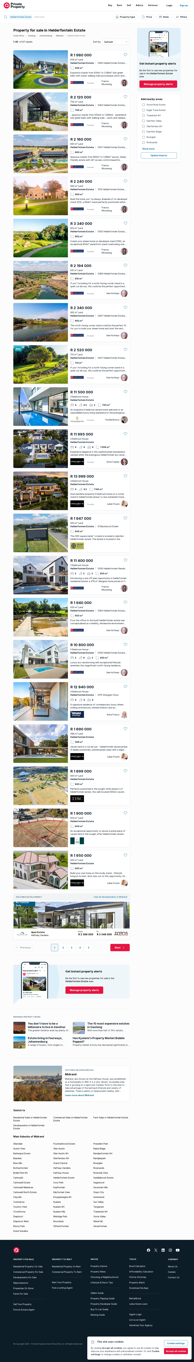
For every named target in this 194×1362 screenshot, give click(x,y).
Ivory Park (58, 1182)
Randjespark (99, 1158)
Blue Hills (17, 1163)
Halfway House (61, 1173)
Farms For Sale (20, 1293)
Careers (172, 1272)
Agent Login (135, 1314)
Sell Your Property (22, 1304)
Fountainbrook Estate (64, 1143)
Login (169, 5)
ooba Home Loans (138, 1304)
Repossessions (20, 1283)
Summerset (98, 1197)
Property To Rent (62, 1259)
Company (173, 1259)
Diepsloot (18, 1216)
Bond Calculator (137, 1266)
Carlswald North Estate (25, 1192)
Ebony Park (19, 1226)
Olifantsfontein (61, 1226)
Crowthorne (19, 1211)
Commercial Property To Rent (67, 1272)
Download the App (138, 1288)
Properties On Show (23, 1288)
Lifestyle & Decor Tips (102, 1282)
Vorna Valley (99, 1216)
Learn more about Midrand (79, 1095)
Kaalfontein (59, 1187)
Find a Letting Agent (62, 1288)
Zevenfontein (100, 1226)
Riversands (152, 142)
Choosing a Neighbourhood (104, 1277)
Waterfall (98, 1221)
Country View (20, 1206)
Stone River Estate (156, 104)
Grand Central (60, 1163)
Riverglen (151, 137)
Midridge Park (60, 1216)
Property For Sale (23, 1259)
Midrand (59, 36)
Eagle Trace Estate (156, 110)
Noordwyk (58, 1221)
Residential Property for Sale (27, 1266)
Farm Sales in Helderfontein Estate (110, 1117)
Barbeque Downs (21, 1153)
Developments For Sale (24, 1277)
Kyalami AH (58, 1206)
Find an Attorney (137, 1277)
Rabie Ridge (99, 1148)
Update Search (159, 155)
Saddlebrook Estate (103, 1177)
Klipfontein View (61, 1192)
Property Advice (99, 1266)
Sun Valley (98, 1202)
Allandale (17, 1143)
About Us (172, 1266)
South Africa (18, 36)
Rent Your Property (61, 1282)
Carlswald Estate (21, 1182)
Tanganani (98, 1206)
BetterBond (135, 1298)
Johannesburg (45, 36)
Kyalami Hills (59, 1211)
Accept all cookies (176, 1351)
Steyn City (98, 1192)
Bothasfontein (20, 1168)
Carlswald (18, 1177)
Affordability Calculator (141, 1271)
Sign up (184, 5)
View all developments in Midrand (110, 897)
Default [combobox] (108, 42)
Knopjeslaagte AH (62, 1197)
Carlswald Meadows (23, 1187)
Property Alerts (137, 1282)
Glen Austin (59, 1148)
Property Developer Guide (104, 1304)
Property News (98, 1271)
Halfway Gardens (62, 1168)
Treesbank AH (154, 115)
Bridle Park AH (20, 1173)
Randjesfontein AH (102, 1153)
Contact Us (173, 1277)
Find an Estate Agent (24, 1309)
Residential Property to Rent (66, 1266)
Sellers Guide (97, 1293)
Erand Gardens (20, 1231)
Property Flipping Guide (102, 1298)
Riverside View (100, 1173)
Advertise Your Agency (140, 1325)
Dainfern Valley (154, 121)
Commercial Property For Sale (28, 1272)
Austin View (19, 1148)
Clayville (17, 1197)
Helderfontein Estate (76, 36)
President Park (100, 1143)
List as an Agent (137, 1320)
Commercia (18, 1202)
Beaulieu (17, 1158)
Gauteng (31, 36)
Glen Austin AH (60, 1153)
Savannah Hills (100, 1187)
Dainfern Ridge (154, 131)
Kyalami (57, 1202)
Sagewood (98, 1182)
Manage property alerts (158, 84)
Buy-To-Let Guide (99, 1309)
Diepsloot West (21, 1221)
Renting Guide (98, 1315)
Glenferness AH (154, 126)
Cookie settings (176, 1343)
